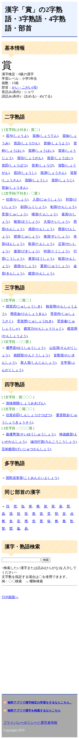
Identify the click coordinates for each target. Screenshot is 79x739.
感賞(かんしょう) (41, 229)
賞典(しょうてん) (45, 136)
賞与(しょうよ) (17, 136)
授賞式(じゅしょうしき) (24, 306)
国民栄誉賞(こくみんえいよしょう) (32, 478)
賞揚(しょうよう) (56, 143)
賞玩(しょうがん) (30, 158)
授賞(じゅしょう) (26, 236)
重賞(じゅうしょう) (54, 266)
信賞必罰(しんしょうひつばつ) (29, 415)
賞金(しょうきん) (14, 187)
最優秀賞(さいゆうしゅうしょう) (30, 434)
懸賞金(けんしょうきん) (28, 314)
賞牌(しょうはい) (41, 150)
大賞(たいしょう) (56, 221)
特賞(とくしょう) (56, 251)
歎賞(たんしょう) (41, 244)
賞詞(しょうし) (25, 173)
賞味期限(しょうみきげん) (25, 403)
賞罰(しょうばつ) (14, 165)
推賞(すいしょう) (56, 236)
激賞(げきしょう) (26, 251)
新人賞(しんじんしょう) (38, 362)
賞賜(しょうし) (36, 180)
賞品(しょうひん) (26, 143)
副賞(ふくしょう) (33, 207)
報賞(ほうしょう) (26, 221)
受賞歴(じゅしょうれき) (35, 321)
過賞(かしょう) (25, 266)
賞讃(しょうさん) (53, 173)
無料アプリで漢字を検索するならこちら (34, 710)
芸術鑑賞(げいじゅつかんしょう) (26, 449)
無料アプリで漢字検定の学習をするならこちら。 (40, 702)
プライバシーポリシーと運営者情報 (30, 722)
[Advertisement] (39, 643)
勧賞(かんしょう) (63, 207)
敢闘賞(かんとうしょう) (32, 355)
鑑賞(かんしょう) (41, 273)
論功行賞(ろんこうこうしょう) (53, 441)
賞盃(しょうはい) (60, 158)
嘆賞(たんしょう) (44, 214)
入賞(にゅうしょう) (47, 199)
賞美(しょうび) (43, 165)
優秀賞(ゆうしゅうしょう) (25, 348)
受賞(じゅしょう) (14, 214)
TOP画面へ (10, 597)
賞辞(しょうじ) (62, 180)
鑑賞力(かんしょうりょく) (43, 328)
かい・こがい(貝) (24, 87)
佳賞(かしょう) (17, 199)
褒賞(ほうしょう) (41, 258)
